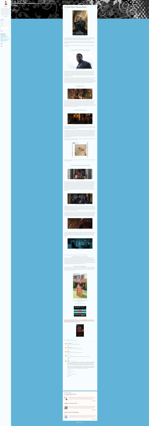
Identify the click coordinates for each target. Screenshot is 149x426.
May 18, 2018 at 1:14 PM (71, 355)
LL (67, 355)
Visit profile (5, 16)
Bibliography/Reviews (4, 34)
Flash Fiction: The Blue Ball (4, 36)
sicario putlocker (69, 375)
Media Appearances (3, 35)
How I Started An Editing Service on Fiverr (70, 394)
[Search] (96, 2)
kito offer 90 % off (69, 343)
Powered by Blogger (80, 422)
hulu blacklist (69, 372)
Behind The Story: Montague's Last (5, 39)
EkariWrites (5, 6)
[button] (95, 6)
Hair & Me (2, 41)
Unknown (68, 351)
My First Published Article (4, 40)
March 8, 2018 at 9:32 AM (75, 347)
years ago (76, 126)
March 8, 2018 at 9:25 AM (75, 343)
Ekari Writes (67, 1)
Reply (68, 345)
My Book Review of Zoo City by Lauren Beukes (70, 403)
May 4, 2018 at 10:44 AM (72, 351)
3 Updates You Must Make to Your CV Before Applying (71, 412)
